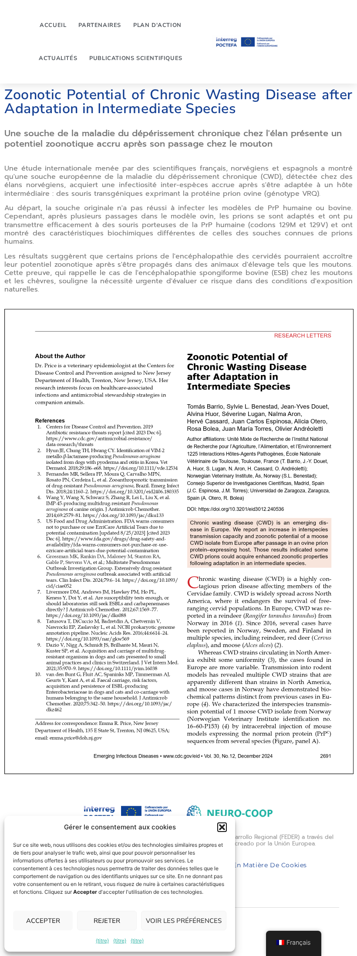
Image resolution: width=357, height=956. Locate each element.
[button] (222, 827)
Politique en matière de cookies (254, 865)
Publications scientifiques (135, 58)
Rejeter (107, 920)
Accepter (43, 920)
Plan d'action (157, 25)
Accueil (53, 25)
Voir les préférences (184, 920)
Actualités (58, 58)
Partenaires (99, 25)
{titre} (102, 940)
